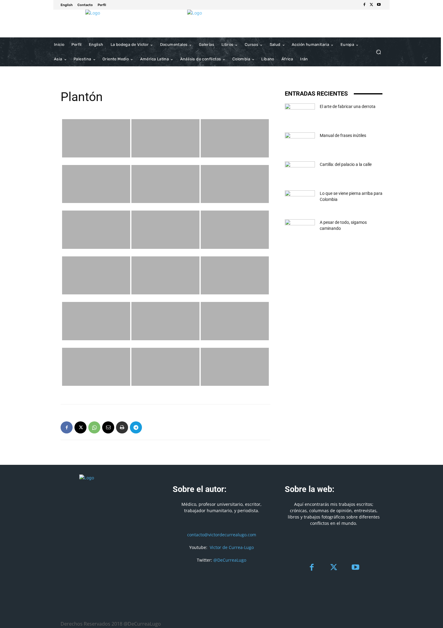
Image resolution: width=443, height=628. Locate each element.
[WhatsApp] (94, 427)
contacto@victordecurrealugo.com (221, 535)
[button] (378, 52)
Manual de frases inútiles (343, 135)
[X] (371, 4)
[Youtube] (378, 4)
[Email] (108, 427)
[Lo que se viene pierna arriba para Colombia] (300, 200)
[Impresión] (122, 427)
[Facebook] (364, 4)
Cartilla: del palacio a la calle (346, 164)
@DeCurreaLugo (229, 560)
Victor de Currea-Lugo (232, 547)
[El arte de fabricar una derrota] (300, 114)
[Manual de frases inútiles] (300, 143)
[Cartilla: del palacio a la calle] (300, 171)
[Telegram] (136, 427)
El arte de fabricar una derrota (347, 106)
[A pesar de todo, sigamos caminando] (300, 229)
